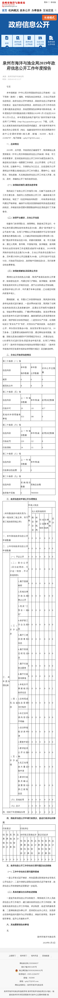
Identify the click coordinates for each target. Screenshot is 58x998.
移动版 (53, 2)
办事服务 (37, 10)
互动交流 (48, 10)
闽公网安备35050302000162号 (31, 970)
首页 (4, 10)
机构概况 (13, 10)
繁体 (46, 2)
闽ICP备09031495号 (29, 967)
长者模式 (49, 17)
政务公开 (25, 10)
